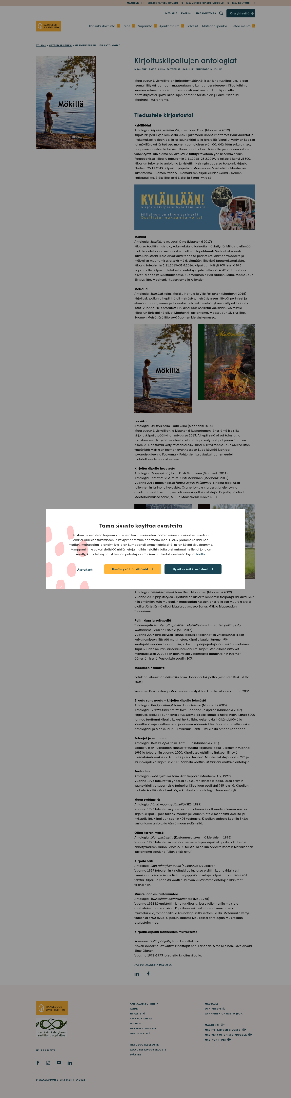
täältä (200, 554)
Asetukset (84, 569)
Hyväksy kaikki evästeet (190, 569)
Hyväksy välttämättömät (130, 569)
